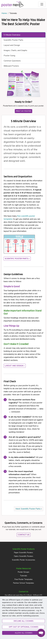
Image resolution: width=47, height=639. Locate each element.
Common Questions (12, 60)
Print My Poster (23, 111)
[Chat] (41, 633)
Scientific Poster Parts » (17, 258)
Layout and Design (12, 45)
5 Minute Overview (12, 34)
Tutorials (23, 575)
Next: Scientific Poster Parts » (29, 508)
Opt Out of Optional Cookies (23, 627)
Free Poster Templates (24, 579)
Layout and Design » (15, 366)
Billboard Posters (11, 66)
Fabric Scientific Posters (23, 556)
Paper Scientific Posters (23, 552)
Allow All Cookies (23, 633)
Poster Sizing (9, 55)
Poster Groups (23, 572)
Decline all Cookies (23, 621)
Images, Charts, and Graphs (15, 50)
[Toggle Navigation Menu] (41, 4)
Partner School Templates (23, 583)
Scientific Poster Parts (13, 40)
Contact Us (23, 535)
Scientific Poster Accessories (23, 560)
